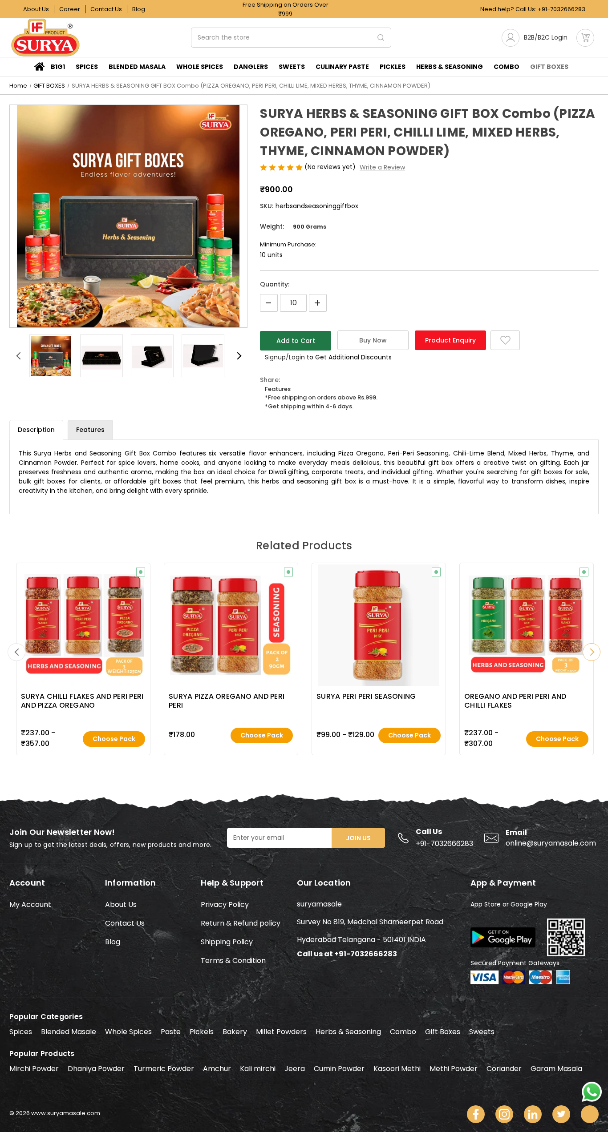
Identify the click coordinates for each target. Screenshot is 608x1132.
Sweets (292, 66)
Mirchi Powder (34, 1069)
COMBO (506, 66)
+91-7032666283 (561, 9)
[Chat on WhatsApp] (592, 1091)
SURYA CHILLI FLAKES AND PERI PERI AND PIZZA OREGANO (82, 701)
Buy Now (373, 340)
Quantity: (274, 284)
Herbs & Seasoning (348, 1032)
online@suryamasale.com (551, 843)
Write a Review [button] (382, 167)
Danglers (251, 66)
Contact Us (106, 9)
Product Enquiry (450, 340)
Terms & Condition (233, 960)
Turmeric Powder (164, 1069)
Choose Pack (114, 738)
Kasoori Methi (397, 1069)
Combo (403, 1032)
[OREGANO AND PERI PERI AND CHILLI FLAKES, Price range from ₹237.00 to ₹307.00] (526, 625)
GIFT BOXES (549, 66)
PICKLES (392, 66)
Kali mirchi (258, 1069)
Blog (138, 9)
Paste (171, 1032)
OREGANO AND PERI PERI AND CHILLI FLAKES (515, 701)
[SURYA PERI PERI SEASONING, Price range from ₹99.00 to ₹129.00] (378, 625)
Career (69, 9)
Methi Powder (454, 1069)
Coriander (504, 1069)
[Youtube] (590, 1114)
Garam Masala (556, 1069)
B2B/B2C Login (545, 37)
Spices (87, 66)
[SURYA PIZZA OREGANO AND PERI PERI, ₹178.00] (231, 625)
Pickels (202, 1032)
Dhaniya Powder (96, 1069)
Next (238, 356)
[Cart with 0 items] (585, 38)
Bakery (235, 1032)
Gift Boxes (442, 1032)
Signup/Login (285, 357)
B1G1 (58, 66)
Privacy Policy (225, 904)
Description (36, 429)
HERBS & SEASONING (449, 66)
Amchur (217, 1069)
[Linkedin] (533, 1114)
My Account (30, 904)
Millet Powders (281, 1032)
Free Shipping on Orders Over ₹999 (285, 9)
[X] (561, 1114)
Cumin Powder (339, 1069)
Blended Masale (68, 1032)
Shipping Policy (227, 942)
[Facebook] (476, 1114)
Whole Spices (199, 66)
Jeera (294, 1069)
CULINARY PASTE (342, 66)
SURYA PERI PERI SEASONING (366, 696)
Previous (18, 356)
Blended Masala (137, 66)
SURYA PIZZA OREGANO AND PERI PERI (226, 701)
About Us (36, 9)
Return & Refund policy (240, 923)
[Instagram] (504, 1114)
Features (90, 429)
